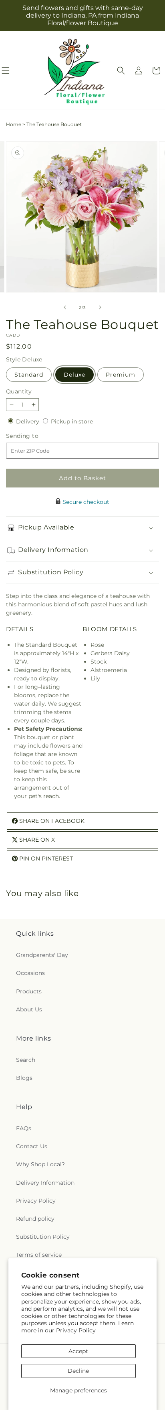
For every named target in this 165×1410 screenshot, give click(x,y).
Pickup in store (72, 421)
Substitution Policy (43, 1236)
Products (29, 991)
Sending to (34, 436)
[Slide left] (65, 307)
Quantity (19, 391)
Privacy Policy (76, 1330)
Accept (78, 1351)
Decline (78, 1370)
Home (13, 124)
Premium (120, 374)
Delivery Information (45, 1182)
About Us (29, 1009)
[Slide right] (100, 307)
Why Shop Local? (40, 1164)
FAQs (23, 1128)
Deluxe (74, 374)
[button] (121, 70)
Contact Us (31, 1146)
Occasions (30, 973)
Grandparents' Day (42, 955)
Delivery (28, 421)
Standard (28, 374)
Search (25, 1059)
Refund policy (35, 1218)
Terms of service (39, 1254)
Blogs (24, 1077)
